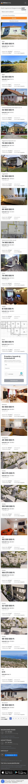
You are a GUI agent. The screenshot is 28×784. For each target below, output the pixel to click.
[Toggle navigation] (25, 3)
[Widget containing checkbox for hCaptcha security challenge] (14, 374)
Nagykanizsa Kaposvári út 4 (8, 141)
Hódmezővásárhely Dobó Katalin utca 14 (12, 107)
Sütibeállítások (14, 782)
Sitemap (9, 782)
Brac (3, 669)
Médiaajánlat (8, 781)
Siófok (3, 273)
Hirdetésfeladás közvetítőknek (8, 748)
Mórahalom (5, 702)
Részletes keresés (14, 21)
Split (3, 537)
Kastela (3, 471)
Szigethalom (5, 174)
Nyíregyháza (5, 437)
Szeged (3, 306)
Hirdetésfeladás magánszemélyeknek (10, 737)
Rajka (3, 41)
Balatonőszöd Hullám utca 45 (9, 240)
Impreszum (13, 780)
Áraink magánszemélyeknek (8, 736)
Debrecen (4, 207)
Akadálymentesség (4, 782)
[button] (2, 781)
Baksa (3, 339)
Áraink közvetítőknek (6, 746)
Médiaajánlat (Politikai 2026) (17, 781)
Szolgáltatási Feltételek (20, 780)
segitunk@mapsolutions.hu (11, 753)
